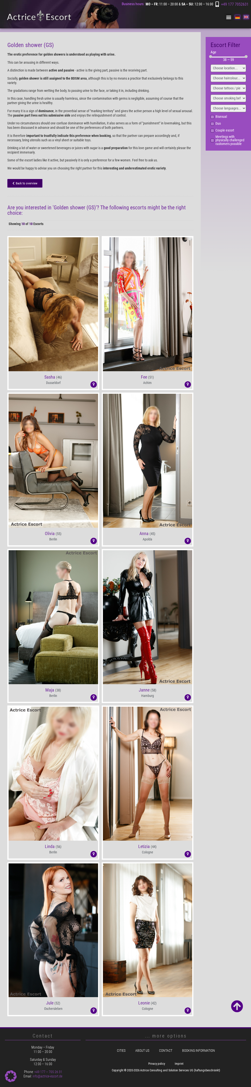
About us (142, 1051)
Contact (165, 1051)
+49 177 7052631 (235, 4)
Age (213, 52)
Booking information (198, 1051)
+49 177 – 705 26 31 (48, 1072)
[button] (229, 17)
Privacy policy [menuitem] (156, 1063)
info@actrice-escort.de (47, 1076)
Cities (121, 1051)
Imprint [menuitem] (179, 1063)
